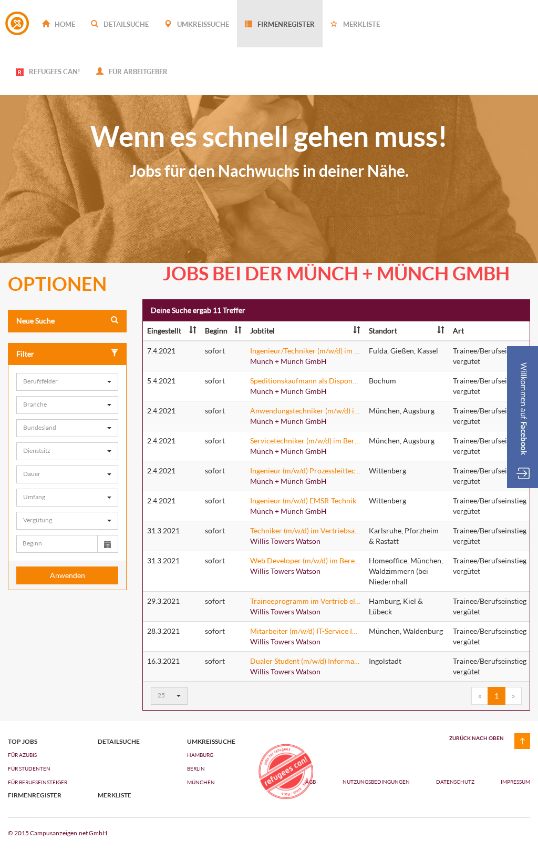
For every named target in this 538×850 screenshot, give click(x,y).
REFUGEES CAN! (54, 71)
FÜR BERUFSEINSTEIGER (37, 782)
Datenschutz (455, 781)
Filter (25, 353)
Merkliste (361, 24)
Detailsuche (125, 24)
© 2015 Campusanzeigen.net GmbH (57, 833)
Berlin (196, 768)
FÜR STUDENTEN (29, 768)
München (201, 782)
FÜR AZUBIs (22, 755)
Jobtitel (262, 330)
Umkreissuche (202, 24)
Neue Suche (35, 320)
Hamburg (200, 755)
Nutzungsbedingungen (377, 781)
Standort (383, 330)
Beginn (216, 330)
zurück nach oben (476, 738)
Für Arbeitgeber (137, 71)
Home (64, 24)
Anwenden (67, 575)
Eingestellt (164, 330)
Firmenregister (285, 24)
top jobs (22, 741)
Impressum (515, 781)
